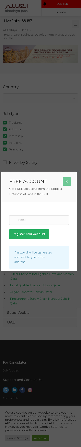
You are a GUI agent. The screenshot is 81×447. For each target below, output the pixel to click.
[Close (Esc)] (67, 181)
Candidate (40, 207)
